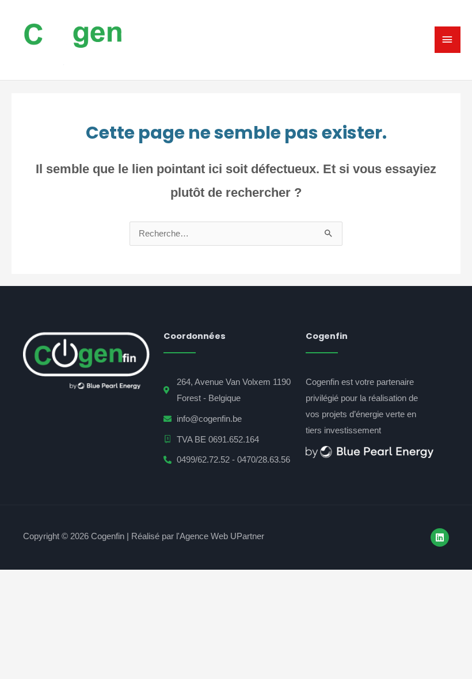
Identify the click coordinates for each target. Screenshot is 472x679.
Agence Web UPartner (222, 536)
